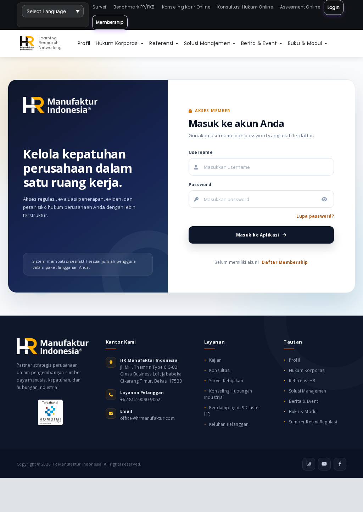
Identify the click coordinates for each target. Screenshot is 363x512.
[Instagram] (308, 464)
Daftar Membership (285, 262)
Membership (110, 22)
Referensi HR (302, 381)
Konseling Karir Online (186, 7)
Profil (84, 43)
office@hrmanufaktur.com (147, 418)
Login (334, 7)
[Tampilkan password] (324, 199)
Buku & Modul (306, 43)
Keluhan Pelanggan (228, 424)
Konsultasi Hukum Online (245, 7)
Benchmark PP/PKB (134, 7)
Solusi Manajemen (208, 43)
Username (201, 152)
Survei (99, 7)
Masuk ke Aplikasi (257, 235)
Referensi (162, 43)
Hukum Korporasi (118, 43)
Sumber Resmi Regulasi (313, 422)
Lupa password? (315, 216)
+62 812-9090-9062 (140, 399)
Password (200, 185)
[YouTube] (324, 464)
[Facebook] (340, 464)
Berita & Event (260, 43)
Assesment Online (300, 7)
